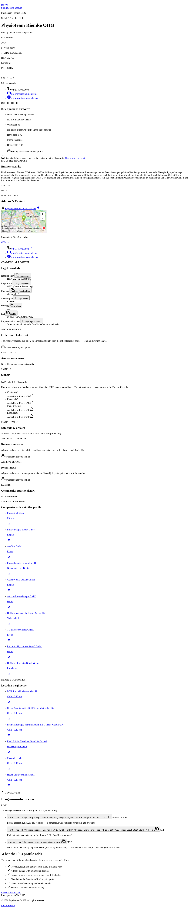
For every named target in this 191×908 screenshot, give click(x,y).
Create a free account (75, 158)
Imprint (4, 905)
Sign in (4, 8)
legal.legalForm (23, 283)
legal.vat (17, 306)
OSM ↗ (5, 242)
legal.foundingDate (22, 291)
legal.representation (33, 321)
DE (2, 5)
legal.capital (23, 299)
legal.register (24, 276)
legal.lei (13, 314)
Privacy (11, 905)
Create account (15, 8)
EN (6, 5)
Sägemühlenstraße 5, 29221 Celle (20, 208)
